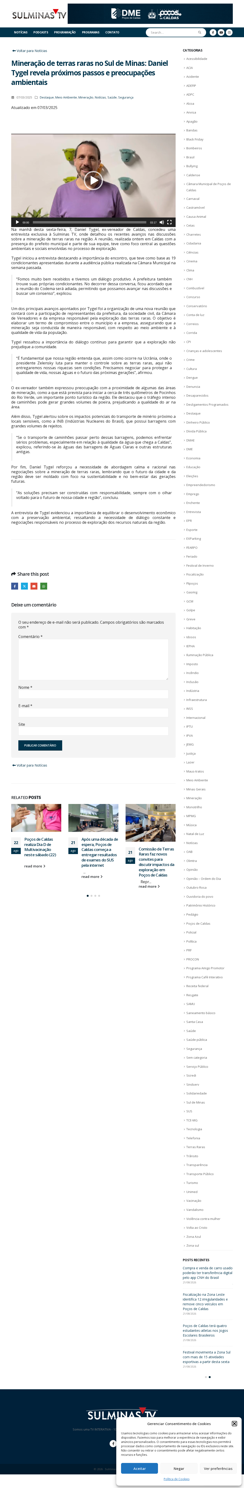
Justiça (191, 753)
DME (189, 449)
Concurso (193, 297)
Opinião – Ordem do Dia (203, 878)
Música (191, 825)
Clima (190, 270)
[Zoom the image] (150, 6)
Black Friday (194, 139)
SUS (189, 1111)
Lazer (190, 762)
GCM (189, 601)
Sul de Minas (195, 1102)
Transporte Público (200, 1174)
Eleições (192, 476)
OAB (189, 852)
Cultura (191, 369)
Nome (25, 687)
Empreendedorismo (200, 485)
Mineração (85, 97)
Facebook (14, 586)
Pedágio (192, 914)
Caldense (193, 175)
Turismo (192, 1183)
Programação (65, 32)
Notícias (20, 32)
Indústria (192, 691)
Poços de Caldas (198, 923)
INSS (189, 708)
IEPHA (190, 646)
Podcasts (40, 32)
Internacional (195, 717)
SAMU (190, 1004)
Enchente (193, 503)
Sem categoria (196, 1057)
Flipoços (192, 583)
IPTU (189, 726)
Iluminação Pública (199, 655)
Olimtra (191, 861)
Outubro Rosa (196, 887)
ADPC (190, 94)
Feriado (191, 556)
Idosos (191, 637)
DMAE (190, 440)
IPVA (189, 735)
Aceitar (139, 1468)
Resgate (192, 995)
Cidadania (193, 243)
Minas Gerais (196, 789)
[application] (93, 180)
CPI (188, 342)
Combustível (195, 288)
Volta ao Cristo (196, 1227)
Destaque (47, 97)
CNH (189, 279)
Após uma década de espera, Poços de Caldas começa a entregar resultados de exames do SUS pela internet (42, 852)
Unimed (192, 1192)
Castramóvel (195, 207)
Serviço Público (197, 1066)
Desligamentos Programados (207, 404)
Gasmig (191, 592)
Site (21, 724)
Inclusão (192, 682)
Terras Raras (195, 1147)
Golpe (190, 610)
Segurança (125, 97)
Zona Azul (193, 1236)
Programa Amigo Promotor (205, 968)
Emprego (192, 494)
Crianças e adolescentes (204, 351)
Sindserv (192, 1084)
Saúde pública (196, 1039)
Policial (191, 932)
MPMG (191, 816)
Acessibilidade (196, 59)
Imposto (192, 664)
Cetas (190, 225)
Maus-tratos (195, 771)
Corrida (191, 333)
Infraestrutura (196, 700)
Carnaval (192, 199)
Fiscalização (195, 574)
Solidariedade (196, 1093)
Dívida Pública (196, 431)
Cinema (191, 261)
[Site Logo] (39, 14)
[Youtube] (221, 32)
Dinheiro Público (198, 422)
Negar (179, 1468)
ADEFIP (191, 85)
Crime (190, 360)
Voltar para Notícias (31, 50)
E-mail (25, 705)
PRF (189, 950)
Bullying (192, 166)
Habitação (193, 628)
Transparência (197, 1165)
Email (33, 586)
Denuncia (193, 386)
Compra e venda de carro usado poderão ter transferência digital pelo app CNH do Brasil (156, 852)
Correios (192, 324)
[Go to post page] (36, 818)
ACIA (189, 68)
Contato (112, 32)
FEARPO (192, 547)
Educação (193, 467)
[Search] (200, 32)
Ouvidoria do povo (199, 896)
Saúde (112, 97)
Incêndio (192, 673)
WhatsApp (43, 586)
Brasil (190, 157)
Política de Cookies (176, 1479)
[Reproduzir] (17, 222)
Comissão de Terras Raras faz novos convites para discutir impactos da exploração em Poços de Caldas (99, 862)
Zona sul (192, 1245)
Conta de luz (195, 315)
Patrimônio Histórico (200, 905)
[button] (234, 1423)
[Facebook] (213, 32)
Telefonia (193, 1138)
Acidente (192, 76)
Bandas (192, 130)
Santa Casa (194, 1022)
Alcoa (190, 103)
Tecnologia (194, 1129)
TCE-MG (192, 1120)
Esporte (192, 530)
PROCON (192, 959)
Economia (193, 458)
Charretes (193, 234)
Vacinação (193, 1200)
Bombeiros (194, 148)
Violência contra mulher (203, 1219)
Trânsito (192, 1156)
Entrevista (193, 512)
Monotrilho (194, 807)
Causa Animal (196, 216)
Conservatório (196, 306)
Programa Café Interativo (204, 977)
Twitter (24, 586)
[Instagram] (229, 32)
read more (33, 876)
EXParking (193, 538)
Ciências (192, 252)
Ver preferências (218, 1468)
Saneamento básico (200, 1013)
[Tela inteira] (169, 222)
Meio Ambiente (66, 97)
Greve (190, 619)
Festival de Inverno (200, 565)
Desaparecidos (197, 395)
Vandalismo (194, 1210)
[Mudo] (161, 222)
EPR (189, 520)
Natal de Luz (195, 834)
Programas (90, 32)
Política (191, 941)
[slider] (89, 222)
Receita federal (197, 986)
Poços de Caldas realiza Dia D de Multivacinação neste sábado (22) (208, 1309)
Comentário (30, 636)
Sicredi (191, 1075)
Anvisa (191, 112)
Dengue (192, 377)
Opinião (192, 869)
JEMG (190, 744)
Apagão (192, 121)
